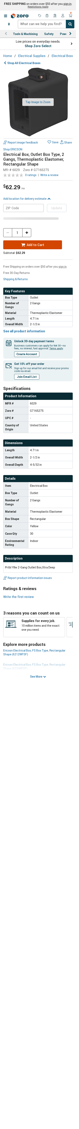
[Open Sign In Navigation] (63, 16)
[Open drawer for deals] (40, 16)
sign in (67, 3)
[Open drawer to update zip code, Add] (9, 24)
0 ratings (30, 175)
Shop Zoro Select (38, 46)
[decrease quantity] (7, 232)
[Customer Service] (55, 16)
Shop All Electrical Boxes (24, 63)
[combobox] (46, 24)
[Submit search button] (70, 24)
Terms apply (56, 348)
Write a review (49, 175)
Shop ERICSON (12, 149)
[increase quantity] (26, 232)
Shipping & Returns (15, 279)
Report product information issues (30, 578)
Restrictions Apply (38, 6)
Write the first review (18, 597)
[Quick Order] (47, 16)
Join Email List (27, 377)
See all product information (24, 331)
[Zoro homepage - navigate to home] (19, 16)
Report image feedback (23, 142)
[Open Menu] (5, 16)
